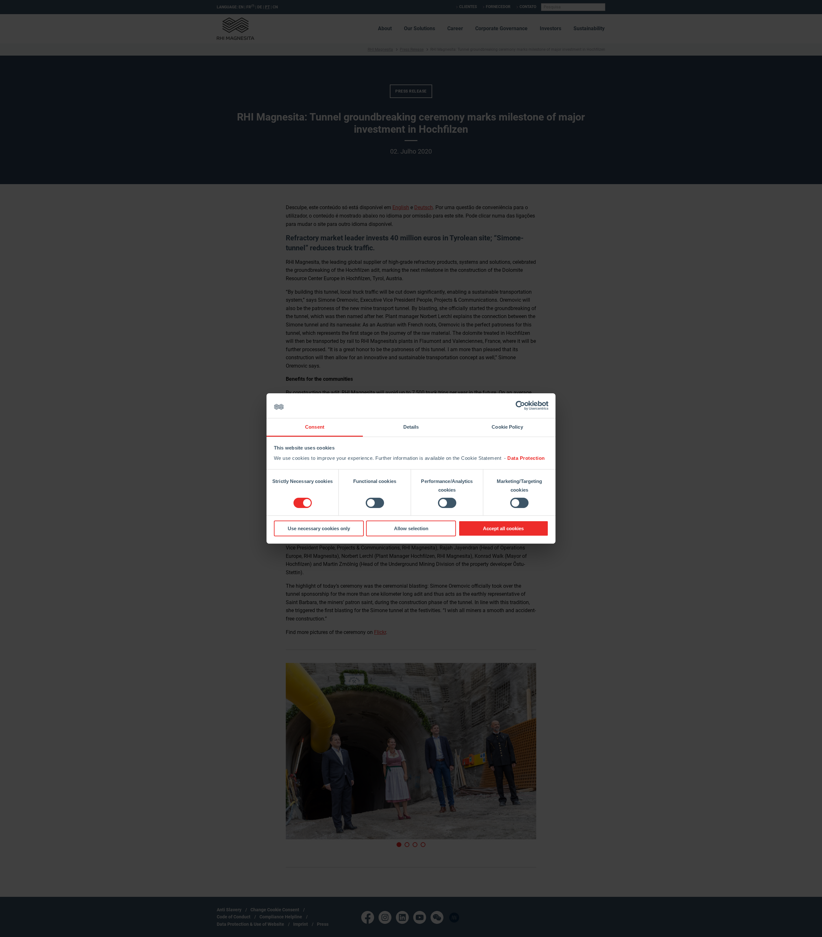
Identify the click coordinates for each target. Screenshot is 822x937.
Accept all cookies (503, 528)
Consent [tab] (314, 427)
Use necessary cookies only (319, 528)
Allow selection (411, 528)
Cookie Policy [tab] (507, 427)
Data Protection (526, 458)
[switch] (375, 503)
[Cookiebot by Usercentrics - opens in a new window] (520, 405)
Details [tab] (411, 427)
